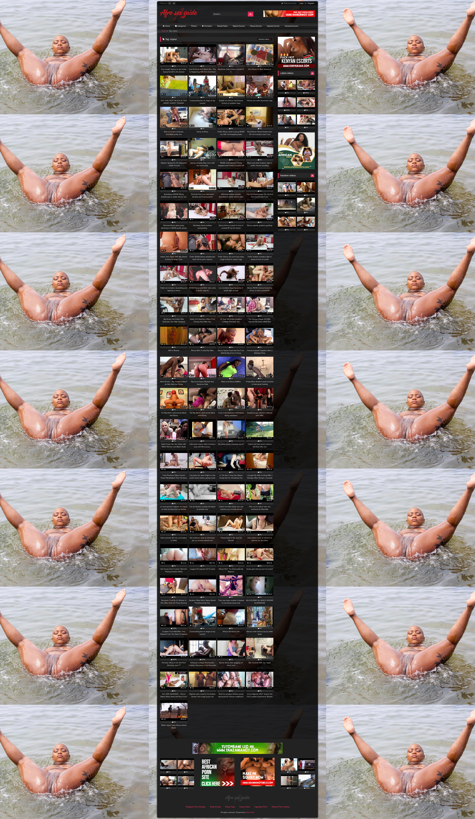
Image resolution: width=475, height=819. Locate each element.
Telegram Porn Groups (195, 807)
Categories (181, 26)
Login (301, 3)
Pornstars (208, 26)
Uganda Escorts (273, 26)
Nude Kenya (215, 807)
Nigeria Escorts (239, 26)
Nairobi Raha (222, 26)
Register (311, 3)
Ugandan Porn (260, 807)
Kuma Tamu (244, 807)
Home (167, 26)
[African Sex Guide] (178, 14)
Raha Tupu (230, 807)
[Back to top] (467, 811)
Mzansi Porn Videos (280, 807)
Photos (194, 26)
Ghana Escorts (256, 26)
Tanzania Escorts (291, 26)
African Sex (249, 812)
